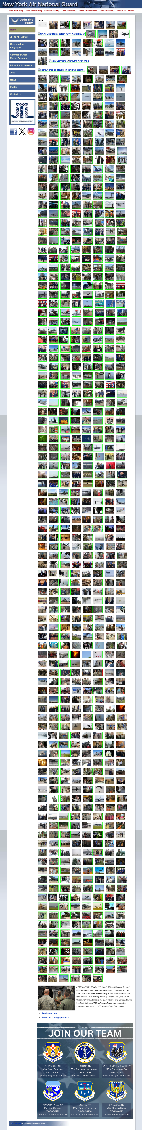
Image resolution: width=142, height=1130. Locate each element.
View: (40, 20)
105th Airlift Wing (15, 11)
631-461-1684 (117, 1072)
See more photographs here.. (56, 1017)
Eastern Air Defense (125, 11)
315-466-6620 (116, 1111)
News (13, 79)
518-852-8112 (85, 1072)
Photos (13, 87)
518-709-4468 (85, 1111)
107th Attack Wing (51, 11)
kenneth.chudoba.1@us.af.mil (53, 1114)
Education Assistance (21, 65)
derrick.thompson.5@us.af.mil (85, 1114)
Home (13, 29)
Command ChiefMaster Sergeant (18, 56)
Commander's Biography (17, 46)
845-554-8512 (53, 1072)
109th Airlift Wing (69, 11)
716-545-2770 (52, 1111)
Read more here (49, 1013)
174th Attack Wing (107, 11)
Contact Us (15, 94)
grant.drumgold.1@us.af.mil (53, 1075)
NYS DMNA (16, 1124)
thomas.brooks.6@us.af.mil (117, 1114)
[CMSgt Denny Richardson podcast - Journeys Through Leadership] (22, 112)
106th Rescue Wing (34, 11)
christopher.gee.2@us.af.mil (116, 1075)
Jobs (12, 72)
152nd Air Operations (88, 11)
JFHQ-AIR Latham (19, 36)
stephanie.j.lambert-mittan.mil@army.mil (85, 1075)
